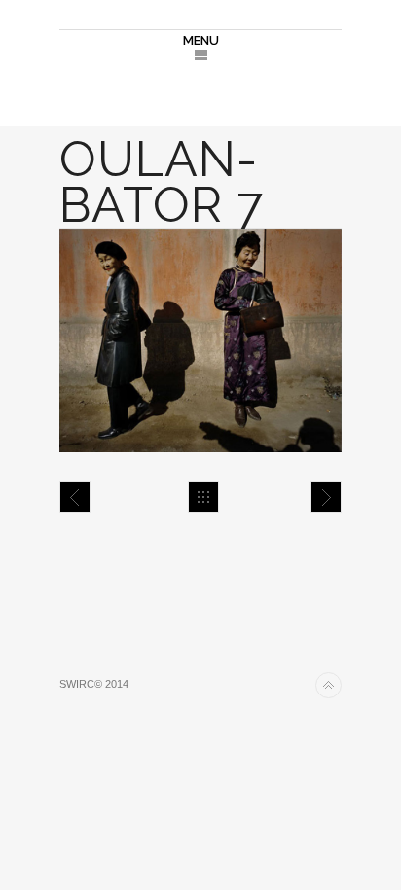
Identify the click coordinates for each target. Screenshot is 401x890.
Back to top (328, 685)
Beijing (75, 497)
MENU (201, 40)
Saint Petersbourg (326, 497)
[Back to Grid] (203, 497)
